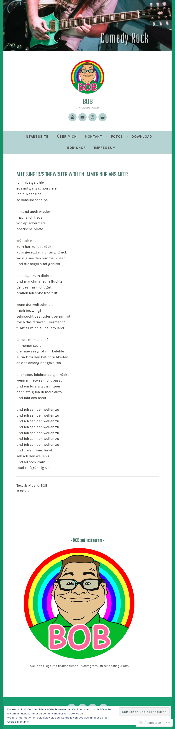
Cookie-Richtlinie (18, 721)
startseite (37, 136)
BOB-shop (76, 148)
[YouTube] (82, 117)
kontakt (93, 136)
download (142, 136)
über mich (67, 136)
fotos (117, 136)
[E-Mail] (102, 117)
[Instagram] (92, 117)
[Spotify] (72, 117)
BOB (87, 101)
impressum (105, 148)
